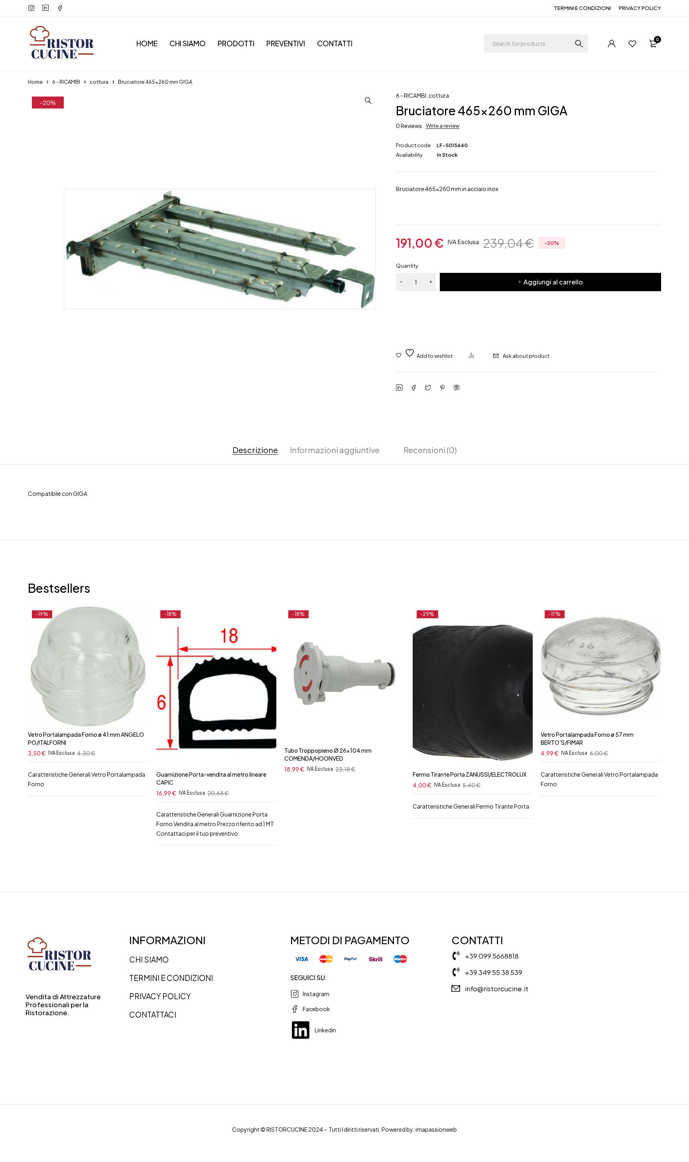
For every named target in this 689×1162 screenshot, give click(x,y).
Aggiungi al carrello (553, 282)
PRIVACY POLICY (640, 8)
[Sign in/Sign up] (612, 43)
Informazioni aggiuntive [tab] (335, 450)
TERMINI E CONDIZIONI (582, 8)
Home (35, 82)
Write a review (442, 125)
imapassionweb (436, 1129)
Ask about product (526, 356)
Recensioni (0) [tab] (430, 450)
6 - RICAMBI (66, 82)
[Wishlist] (632, 43)
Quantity (407, 265)
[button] (368, 101)
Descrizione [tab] (255, 450)
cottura (99, 82)
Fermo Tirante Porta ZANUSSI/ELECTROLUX (470, 774)
